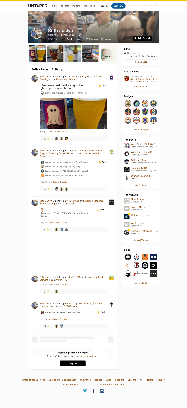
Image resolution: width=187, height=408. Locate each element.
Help (85, 5)
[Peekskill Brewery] (136, 274)
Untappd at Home (65, 79)
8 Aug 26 (43, 182)
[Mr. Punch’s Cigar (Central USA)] (128, 112)
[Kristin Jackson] (61, 229)
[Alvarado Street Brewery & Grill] (128, 274)
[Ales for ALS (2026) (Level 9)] (153, 104)
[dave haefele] (61, 189)
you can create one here (87, 356)
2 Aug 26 (43, 222)
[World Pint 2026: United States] (145, 112)
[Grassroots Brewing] (136, 265)
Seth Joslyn (46, 76)
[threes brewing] (153, 274)
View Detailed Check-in (58, 132)
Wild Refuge (72, 201)
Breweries (85, 379)
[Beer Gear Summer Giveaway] (128, 120)
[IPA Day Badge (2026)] (128, 104)
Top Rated (64, 5)
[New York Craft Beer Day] (145, 120)
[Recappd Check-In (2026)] (145, 104)
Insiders (76, 5)
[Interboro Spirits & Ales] (153, 257)
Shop (92, 5)
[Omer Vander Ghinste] (145, 274)
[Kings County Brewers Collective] (128, 257)
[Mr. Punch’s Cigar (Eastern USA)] (136, 112)
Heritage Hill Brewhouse (139, 81)
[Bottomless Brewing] (136, 257)
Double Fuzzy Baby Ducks (80, 150)
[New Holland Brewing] (145, 257)
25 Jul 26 (43, 319)
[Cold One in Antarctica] (153, 120)
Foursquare (80, 34)
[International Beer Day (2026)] (136, 104)
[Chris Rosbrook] (61, 138)
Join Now (118, 6)
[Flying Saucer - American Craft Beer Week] (153, 112)
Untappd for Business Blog (63, 379)
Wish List (136, 53)
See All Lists (141, 62)
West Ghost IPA (74, 76)
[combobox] (143, 5)
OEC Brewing (71, 306)
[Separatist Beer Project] (153, 265)
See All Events (141, 86)
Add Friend (144, 38)
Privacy (161, 379)
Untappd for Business (33, 379)
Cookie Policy (70, 384)
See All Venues (141, 240)
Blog (54, 5)
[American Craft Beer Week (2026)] (136, 120)
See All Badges (141, 129)
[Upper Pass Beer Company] (145, 265)
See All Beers (141, 185)
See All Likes (141, 283)
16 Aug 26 (43, 132)
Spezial (70, 303)
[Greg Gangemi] (56, 138)
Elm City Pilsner (76, 277)
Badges (98, 379)
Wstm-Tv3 (68, 203)
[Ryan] (66, 138)
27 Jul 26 (43, 285)
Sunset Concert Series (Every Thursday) (149, 79)
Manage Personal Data (112, 384)
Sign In (104, 6)
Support (119, 379)
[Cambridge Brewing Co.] (128, 265)
